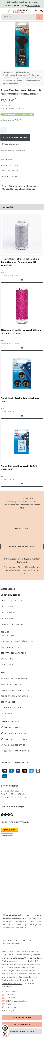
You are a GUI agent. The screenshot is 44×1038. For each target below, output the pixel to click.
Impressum (7, 986)
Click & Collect (9, 635)
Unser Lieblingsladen (12, 601)
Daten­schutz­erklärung (12, 983)
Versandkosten (20, 150)
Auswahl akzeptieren (22, 1031)
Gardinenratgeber (11, 708)
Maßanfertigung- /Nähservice (17, 641)
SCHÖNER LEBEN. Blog (23, 546)
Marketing (10, 998)
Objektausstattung (11, 647)
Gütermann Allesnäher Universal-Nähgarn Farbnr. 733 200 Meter (21, 331)
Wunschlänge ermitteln (14, 678)
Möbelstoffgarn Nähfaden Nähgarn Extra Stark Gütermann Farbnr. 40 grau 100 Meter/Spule (20, 262)
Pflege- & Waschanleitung (15, 690)
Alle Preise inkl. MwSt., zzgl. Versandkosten (18, 942)
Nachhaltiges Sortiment (17, 733)
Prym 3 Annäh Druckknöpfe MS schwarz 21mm (20, 399)
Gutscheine (7, 659)
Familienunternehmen (16, 739)
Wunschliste (12, 144)
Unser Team (7, 607)
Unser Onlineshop (10, 595)
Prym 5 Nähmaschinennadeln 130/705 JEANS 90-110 (19, 467)
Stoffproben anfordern (14, 653)
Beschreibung (7, 159)
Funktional (11, 1007)
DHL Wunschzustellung (17, 1001)
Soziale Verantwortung (16, 751)
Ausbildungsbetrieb (14, 745)
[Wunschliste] (8, 11)
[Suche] (39, 17)
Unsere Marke (8, 613)
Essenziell (10, 991)
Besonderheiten (9, 165)
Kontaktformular (23, 529)
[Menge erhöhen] (10, 130)
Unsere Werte (8, 619)
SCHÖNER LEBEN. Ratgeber (14, 696)
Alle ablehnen (22, 1024)
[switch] (5, 1034)
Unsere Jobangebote (12, 624)
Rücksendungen (9, 714)
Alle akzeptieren (22, 1018)
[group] (22, 234)
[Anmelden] (36, 11)
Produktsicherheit (10, 176)
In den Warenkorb (16, 137)
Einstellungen (8, 1010)
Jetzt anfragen (33, 5)
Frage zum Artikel (10, 171)
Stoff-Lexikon (8, 702)
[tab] (7, 160)
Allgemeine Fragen (11, 684)
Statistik (9, 995)
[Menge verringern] (14, 130)
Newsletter (7, 665)
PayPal (9, 1004)
